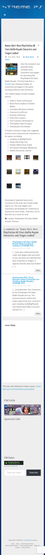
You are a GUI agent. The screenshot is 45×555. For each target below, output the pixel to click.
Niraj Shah (30, 57)
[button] (9, 158)
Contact (17, 547)
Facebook (14, 12)
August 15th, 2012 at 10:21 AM (21, 286)
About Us (37, 545)
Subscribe (33, 473)
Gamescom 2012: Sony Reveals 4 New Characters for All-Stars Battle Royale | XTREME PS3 (25, 280)
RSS (30, 12)
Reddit (8, 84)
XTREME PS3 (14, 466)
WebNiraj (28, 540)
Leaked (10, 219)
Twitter (24, 12)
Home (13, 543)
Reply (38, 270)
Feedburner (17, 12)
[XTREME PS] (22, 6)
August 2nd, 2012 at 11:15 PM (21, 248)
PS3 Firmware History (27, 543)
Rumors (15, 221)
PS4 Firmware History (11, 545)
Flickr (20, 12)
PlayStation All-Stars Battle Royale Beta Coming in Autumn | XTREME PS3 (24, 244)
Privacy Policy (25, 547)
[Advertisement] (22, 29)
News (7, 59)
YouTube (27, 12)
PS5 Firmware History (26, 545)
